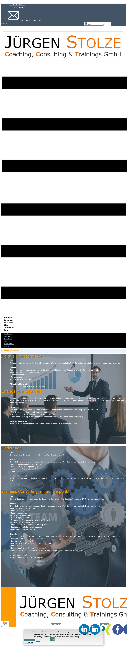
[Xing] (106, 634)
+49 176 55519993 (16, 8)
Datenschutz (56, 625)
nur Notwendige (32, 642)
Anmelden (4, 23)
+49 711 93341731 (17, 5)
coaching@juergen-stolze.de (30, 20)
